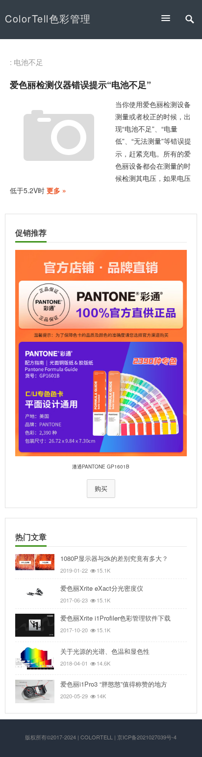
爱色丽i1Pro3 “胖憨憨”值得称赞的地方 (113, 684)
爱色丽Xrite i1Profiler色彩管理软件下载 (115, 618)
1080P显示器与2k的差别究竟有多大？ (114, 558)
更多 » (56, 190)
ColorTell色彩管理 (48, 18)
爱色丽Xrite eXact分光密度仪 (101, 588)
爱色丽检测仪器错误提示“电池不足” (80, 84)
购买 (101, 488)
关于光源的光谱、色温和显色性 (105, 651)
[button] (170, 18)
